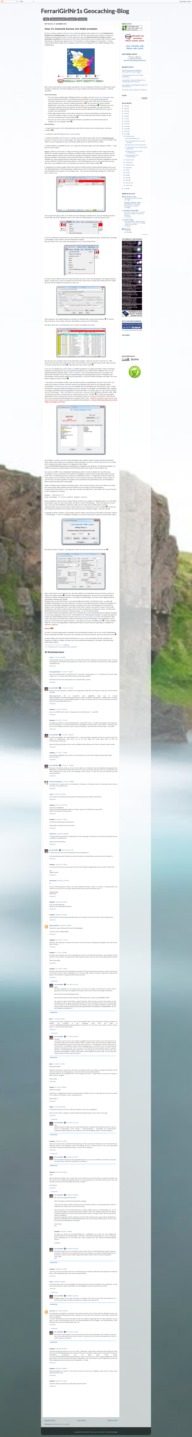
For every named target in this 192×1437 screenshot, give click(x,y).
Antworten (52, 666)
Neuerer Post (49, 1420)
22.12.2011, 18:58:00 (68, 781)
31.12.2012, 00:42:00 (59, 1107)
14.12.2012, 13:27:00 (58, 1064)
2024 (125, 106)
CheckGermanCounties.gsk (63, 386)
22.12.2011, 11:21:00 (61, 720)
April (127, 178)
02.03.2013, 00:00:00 (72, 1195)
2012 (125, 131)
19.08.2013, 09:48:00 (59, 1282)
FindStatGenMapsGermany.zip (102, 462)
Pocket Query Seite (100, 97)
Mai (127, 175)
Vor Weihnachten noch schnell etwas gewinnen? (136, 148)
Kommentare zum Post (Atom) (61, 1424)
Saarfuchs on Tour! (130, 197)
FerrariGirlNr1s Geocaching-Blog (85, 10)
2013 (125, 129)
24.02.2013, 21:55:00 (72, 1157)
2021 (125, 111)
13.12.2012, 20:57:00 (72, 1036)
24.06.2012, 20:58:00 (65, 925)
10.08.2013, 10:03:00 (61, 1269)
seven (51, 794)
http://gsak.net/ (67, 138)
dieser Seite (70, 134)
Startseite (81, 1420)
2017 (125, 119)
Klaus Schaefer (54, 925)
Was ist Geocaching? (58, 19)
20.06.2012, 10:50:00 (61, 915)
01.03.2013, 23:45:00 (61, 1172)
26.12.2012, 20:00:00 (60, 1087)
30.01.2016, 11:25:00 (61, 1381)
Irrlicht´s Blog (128, 220)
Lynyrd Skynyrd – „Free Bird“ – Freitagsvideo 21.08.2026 (132, 205)
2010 (125, 188)
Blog (46, 19)
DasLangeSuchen (54, 672)
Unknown (52, 1311)
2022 (125, 108)
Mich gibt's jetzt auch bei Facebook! (135, 145)
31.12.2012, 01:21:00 (72, 1123)
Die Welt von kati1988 (131, 210)
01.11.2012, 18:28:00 (61, 952)
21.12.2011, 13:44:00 (67, 688)
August (128, 167)
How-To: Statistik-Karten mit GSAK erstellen (71, 28)
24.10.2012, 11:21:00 (61, 940)
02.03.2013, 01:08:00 (66, 1231)
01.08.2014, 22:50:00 (61, 1349)
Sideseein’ (127, 229)
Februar (128, 183)
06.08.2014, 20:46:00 (61, 1368)
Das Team (82, 19)
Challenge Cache (67, 33)
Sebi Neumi (53, 880)
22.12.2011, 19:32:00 (59, 794)
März (127, 180)
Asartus (82, 638)
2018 (125, 116)
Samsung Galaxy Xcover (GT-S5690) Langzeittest (132, 76)
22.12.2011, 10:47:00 (61, 709)
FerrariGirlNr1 (53, 688)
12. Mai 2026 (127, 230)
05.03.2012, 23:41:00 (63, 880)
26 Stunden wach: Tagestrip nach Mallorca (134, 90)
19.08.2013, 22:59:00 (72, 1296)
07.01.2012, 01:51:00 (67, 850)
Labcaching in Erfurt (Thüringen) (133, 198)
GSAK (68, 647)
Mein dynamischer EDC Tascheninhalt (132, 156)
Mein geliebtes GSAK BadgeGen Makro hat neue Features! (134, 85)
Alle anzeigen (145, 234)
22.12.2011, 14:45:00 (67, 735)
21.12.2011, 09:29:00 (59, 657)
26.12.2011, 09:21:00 (61, 805)
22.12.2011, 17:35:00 (61, 753)
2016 (125, 121)
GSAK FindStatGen (75, 372)
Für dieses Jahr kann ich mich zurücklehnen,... (133, 152)
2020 (125, 113)
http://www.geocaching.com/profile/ (89, 617)
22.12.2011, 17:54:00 (67, 765)
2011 (125, 134)
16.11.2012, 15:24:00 (61, 969)
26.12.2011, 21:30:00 (61, 819)
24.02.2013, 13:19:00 (61, 1141)
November (129, 160)
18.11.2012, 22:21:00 (72, 984)
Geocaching (62, 647)
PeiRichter (52, 834)
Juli (127, 170)
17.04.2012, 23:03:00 (61, 902)
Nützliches (72, 19)
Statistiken (74, 647)
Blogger (115, 1432)
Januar (128, 185)
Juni (127, 173)
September (129, 165)
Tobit (51, 657)
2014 (125, 126)
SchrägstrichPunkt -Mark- (132, 203)
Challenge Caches (53, 647)
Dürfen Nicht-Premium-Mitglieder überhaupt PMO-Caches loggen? (132, 71)
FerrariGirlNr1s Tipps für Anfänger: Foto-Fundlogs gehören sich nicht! (134, 81)
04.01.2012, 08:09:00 (62, 834)
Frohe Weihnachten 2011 (132, 138)
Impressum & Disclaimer (97, 1432)
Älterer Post (113, 1420)
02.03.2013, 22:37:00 (72, 1249)
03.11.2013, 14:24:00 (62, 1311)
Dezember (129, 136)
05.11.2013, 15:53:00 (72, 1332)
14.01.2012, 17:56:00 (61, 864)
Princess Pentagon (55, 781)
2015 (125, 124)
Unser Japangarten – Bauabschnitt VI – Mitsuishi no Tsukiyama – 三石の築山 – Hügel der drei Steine (135, 223)
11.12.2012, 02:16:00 (58, 1019)
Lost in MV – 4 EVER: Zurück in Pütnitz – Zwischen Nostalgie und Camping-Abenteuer (135, 213)
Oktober (128, 162)
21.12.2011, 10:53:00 (67, 672)
